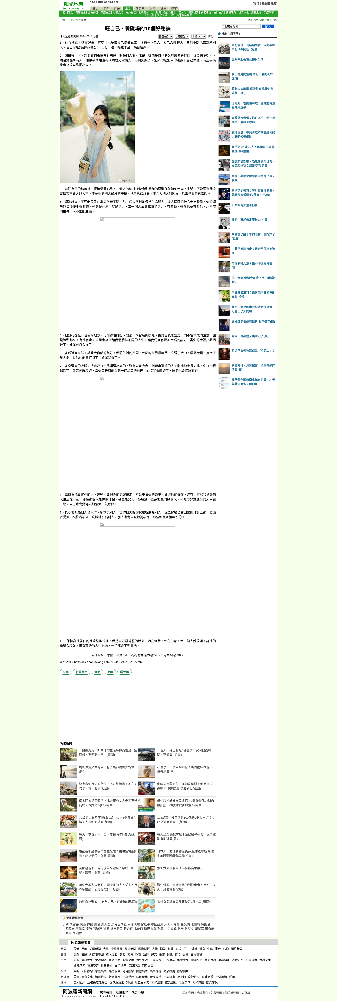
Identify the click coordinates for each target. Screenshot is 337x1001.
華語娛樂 (101, 971)
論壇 (163, 8)
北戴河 (138, 929)
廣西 (83, 924)
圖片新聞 (187, 15)
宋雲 (110, 655)
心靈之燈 (118, 12)
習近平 (145, 924)
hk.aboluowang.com (104, 1)
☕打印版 (253, 20)
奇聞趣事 (169, 976)
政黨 (138, 954)
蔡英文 (189, 929)
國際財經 (144, 948)
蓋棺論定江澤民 (97, 982)
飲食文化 (87, 976)
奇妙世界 (194, 976)
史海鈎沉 (93, 12)
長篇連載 (175, 15)
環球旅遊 (207, 976)
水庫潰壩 (134, 924)
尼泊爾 (77, 933)
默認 (210, 36)
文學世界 (162, 15)
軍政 (84, 948)
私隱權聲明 (231, 992)
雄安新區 (116, 929)
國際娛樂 (142, 971)
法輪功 (195, 924)
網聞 (163, 948)
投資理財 (231, 12)
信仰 (226, 948)
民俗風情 (221, 976)
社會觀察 (114, 976)
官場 (178, 948)
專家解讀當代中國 (121, 982)
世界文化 (244, 12)
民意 (186, 954)
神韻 (90, 924)
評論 (117, 8)
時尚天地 (155, 976)
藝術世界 (194, 12)
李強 (89, 929)
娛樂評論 (155, 971)
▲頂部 (245, 992)
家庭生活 (106, 12)
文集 (130, 954)
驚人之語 (111, 954)
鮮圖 (232, 976)
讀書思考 (256, 12)
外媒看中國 (96, 954)
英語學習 (269, 12)
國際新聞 (130, 948)
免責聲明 (216, 992)
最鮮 (76, 976)
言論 (84, 954)
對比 (170, 954)
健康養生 (80, 12)
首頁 (95, 8)
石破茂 (97, 929)
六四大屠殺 (172, 924)
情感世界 (101, 976)
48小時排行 (231, 34)
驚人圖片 (79, 982)
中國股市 (68, 929)
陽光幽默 (171, 982)
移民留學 (142, 976)
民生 (186, 948)
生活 (128, 8)
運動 (97, 672)
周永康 (209, 929)
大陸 (106, 948)
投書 (162, 954)
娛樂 (152, 8)
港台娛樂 (128, 971)
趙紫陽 (199, 929)
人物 (155, 948)
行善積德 (81, 672)
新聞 (106, 8)
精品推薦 (169, 971)
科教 (171, 948)
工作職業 (156, 12)
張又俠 (185, 924)
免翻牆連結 (269, 3)
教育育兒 (168, 12)
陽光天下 (184, 982)
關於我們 (188, 992)
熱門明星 (114, 971)
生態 (210, 948)
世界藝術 (149, 15)
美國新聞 (95, 948)
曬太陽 (124, 672)
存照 (178, 954)
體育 (202, 948)
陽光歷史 (157, 982)
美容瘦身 (206, 12)
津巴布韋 (150, 929)
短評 (146, 954)
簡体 (257, 3)
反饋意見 (202, 992)
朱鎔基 (74, 924)
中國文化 (181, 12)
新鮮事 (140, 8)
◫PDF (273, 20)
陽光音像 (212, 982)
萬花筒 (181, 976)
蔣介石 (128, 929)
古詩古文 (219, 12)
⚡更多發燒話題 (73, 918)
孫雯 (106, 929)
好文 (154, 954)
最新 (76, 948)
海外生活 (131, 12)
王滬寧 (80, 929)
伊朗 (65, 924)
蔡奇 (181, 929)
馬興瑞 (105, 924)
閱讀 (110, 672)
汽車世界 (128, 976)
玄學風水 (143, 12)
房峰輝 (172, 929)
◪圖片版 (264, 20)
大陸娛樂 (87, 971)
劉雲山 (162, 929)
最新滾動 (68, 12)
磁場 (66, 672)
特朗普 (205, 924)
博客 (174, 8)
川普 (97, 924)
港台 (218, 948)
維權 (194, 948)
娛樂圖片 (183, 971)
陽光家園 (198, 982)
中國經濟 (157, 924)
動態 (122, 954)
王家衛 (67, 933)
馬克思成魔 (119, 924)
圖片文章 (148, 965)
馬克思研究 (142, 982)
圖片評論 (196, 954)
